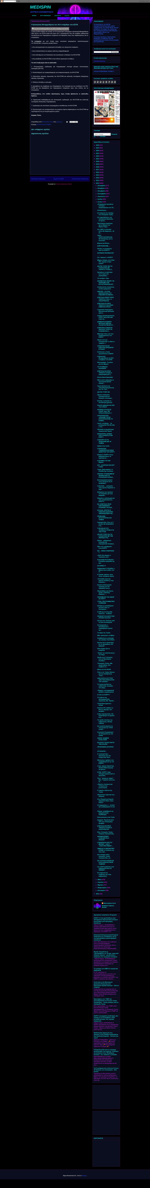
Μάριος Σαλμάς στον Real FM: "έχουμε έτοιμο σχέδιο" (105, 261)
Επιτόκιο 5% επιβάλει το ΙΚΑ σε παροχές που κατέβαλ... (105, 709)
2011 (97, 894)
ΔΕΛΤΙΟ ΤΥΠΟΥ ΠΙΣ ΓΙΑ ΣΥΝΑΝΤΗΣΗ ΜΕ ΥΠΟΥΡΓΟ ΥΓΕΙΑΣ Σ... (105, 267)
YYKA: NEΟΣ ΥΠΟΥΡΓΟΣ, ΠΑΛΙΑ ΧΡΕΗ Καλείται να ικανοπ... (105, 767)
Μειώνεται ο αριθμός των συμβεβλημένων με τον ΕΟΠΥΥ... (105, 761)
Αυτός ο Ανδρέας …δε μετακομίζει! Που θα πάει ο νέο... (106, 425)
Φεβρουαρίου (102, 887)
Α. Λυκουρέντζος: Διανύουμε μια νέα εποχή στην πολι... (104, 755)
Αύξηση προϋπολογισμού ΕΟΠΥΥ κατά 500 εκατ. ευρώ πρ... (105, 317)
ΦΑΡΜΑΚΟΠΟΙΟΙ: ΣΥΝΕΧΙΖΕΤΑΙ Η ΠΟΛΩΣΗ (103, 838)
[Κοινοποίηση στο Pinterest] (77, 122)
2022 (97, 156)
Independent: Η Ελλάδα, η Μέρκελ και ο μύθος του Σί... (105, 570)
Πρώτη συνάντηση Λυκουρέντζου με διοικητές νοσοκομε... (105, 396)
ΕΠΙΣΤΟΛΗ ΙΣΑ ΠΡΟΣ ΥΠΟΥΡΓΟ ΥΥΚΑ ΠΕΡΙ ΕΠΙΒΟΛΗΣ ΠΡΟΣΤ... (105, 305)
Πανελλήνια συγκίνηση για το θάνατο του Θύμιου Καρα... (104, 225)
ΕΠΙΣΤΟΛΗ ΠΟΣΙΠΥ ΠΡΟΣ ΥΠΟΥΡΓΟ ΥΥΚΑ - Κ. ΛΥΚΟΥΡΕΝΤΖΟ (105, 299)
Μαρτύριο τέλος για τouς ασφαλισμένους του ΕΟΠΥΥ (105, 335)
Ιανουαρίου (101, 890)
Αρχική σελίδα (58, 179)
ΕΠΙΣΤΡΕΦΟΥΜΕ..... (103, 246)
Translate (102, 136)
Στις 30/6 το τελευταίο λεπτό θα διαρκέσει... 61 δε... (105, 231)
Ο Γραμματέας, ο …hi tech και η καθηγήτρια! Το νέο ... (106, 806)
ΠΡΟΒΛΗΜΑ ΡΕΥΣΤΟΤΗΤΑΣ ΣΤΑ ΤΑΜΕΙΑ (104, 518)
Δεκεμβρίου (102, 185)
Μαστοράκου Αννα (110, 903)
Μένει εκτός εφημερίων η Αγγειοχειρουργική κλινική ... (105, 381)
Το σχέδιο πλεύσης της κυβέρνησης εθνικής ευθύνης (105, 721)
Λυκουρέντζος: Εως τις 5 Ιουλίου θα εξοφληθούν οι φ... (105, 524)
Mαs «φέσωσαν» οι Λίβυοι (105, 635)
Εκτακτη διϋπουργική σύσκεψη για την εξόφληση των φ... (104, 586)
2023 (97, 153)
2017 (97, 169)
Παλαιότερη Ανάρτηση (80, 179)
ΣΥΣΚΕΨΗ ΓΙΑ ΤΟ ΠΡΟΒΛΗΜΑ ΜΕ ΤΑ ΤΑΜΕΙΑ (104, 441)
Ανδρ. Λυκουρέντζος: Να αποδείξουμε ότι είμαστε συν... (106, 715)
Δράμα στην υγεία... (103, 446)
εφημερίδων (111, 125)
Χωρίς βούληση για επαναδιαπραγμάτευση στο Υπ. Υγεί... (105, 387)
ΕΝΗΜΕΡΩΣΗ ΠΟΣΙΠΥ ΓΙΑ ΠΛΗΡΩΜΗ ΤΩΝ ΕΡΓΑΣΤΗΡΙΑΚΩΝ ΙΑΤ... (105, 282)
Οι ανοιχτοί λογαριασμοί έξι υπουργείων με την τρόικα (105, 733)
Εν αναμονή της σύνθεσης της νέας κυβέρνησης (104, 874)
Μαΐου (100, 879)
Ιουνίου (100, 202)
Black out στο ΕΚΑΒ (104, 669)
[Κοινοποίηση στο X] (74, 122)
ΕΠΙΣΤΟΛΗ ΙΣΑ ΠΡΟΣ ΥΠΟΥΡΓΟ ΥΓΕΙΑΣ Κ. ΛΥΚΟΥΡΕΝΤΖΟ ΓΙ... (104, 372)
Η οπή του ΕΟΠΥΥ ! (103, 694)
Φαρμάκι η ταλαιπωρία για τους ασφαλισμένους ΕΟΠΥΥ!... (106, 499)
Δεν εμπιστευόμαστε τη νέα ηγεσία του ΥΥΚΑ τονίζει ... (105, 727)
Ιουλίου (100, 199)
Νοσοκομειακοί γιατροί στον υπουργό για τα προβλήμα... (104, 481)
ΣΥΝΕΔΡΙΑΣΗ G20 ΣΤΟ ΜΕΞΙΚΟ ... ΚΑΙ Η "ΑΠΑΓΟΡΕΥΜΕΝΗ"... (105, 844)
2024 (97, 150)
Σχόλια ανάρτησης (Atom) (64, 184)
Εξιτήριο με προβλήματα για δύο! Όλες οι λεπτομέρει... (105, 607)
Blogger (84, 1175)
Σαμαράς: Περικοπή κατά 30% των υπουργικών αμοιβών (105, 821)
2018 (97, 167)
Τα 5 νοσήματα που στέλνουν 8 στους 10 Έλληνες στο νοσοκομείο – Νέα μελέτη (106, 1069)
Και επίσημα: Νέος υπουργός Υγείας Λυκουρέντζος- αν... (104, 856)
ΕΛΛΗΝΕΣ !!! (101, 566)
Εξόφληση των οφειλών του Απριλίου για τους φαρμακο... (105, 493)
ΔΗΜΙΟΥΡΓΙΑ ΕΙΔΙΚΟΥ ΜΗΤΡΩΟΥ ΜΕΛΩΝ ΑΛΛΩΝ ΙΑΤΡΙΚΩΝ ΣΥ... (105, 323)
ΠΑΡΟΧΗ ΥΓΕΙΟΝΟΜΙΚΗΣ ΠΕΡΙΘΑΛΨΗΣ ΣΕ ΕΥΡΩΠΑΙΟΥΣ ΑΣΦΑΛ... (105, 475)
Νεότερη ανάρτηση (38, 179)
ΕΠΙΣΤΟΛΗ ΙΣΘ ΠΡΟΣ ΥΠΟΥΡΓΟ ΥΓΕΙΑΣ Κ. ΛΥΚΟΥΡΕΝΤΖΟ (104, 827)
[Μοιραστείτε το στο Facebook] (75, 122)
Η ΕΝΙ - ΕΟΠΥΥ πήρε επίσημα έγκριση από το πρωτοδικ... (106, 773)
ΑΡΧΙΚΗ (34, 15)
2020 (97, 161)
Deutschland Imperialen (105, 377)
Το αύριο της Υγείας (103, 633)
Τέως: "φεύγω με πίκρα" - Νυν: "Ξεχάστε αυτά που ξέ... (106, 780)
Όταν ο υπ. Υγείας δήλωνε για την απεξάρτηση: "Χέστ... (106, 673)
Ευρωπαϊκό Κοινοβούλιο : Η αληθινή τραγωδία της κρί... (106, 561)
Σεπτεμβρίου (102, 193)
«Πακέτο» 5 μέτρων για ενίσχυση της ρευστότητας (104, 786)
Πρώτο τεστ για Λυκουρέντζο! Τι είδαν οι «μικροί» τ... (105, 341)
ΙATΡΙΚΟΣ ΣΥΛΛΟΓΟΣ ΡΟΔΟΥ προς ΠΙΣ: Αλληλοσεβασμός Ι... (104, 411)
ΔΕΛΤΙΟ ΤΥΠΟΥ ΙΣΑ (103, 392)
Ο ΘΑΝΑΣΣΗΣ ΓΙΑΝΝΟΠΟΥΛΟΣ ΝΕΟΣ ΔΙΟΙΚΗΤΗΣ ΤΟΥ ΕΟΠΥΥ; (106, 450)
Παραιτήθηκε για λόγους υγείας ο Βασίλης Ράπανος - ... (105, 592)
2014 (97, 177)
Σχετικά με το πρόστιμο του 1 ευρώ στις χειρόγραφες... (104, 274)
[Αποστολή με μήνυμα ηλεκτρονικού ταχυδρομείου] (70, 122)
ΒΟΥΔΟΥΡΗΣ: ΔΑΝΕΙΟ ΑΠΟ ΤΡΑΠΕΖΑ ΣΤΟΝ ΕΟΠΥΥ (105, 435)
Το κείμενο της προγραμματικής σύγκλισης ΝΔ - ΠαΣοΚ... (106, 699)
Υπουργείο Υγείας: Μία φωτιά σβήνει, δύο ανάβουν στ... (104, 665)
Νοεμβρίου (101, 188)
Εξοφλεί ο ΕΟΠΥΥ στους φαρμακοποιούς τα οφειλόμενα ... (105, 456)
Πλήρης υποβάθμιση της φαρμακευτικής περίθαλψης (105, 813)
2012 (97, 183)
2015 (97, 175)
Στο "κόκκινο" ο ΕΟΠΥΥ (105, 257)
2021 (97, 159)
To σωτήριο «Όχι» (103, 278)
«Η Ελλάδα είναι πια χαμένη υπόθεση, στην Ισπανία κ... (105, 580)
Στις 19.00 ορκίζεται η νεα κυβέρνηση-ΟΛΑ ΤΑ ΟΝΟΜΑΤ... (105, 868)
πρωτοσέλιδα (104, 125)
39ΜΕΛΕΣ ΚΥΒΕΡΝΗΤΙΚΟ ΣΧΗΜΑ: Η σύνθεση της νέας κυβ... (105, 850)
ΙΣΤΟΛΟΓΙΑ (58, 15)
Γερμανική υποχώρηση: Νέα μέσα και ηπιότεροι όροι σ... (105, 311)
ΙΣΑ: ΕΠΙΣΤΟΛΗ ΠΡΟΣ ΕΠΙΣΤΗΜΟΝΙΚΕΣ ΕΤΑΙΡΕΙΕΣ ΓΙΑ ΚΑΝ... (105, 505)
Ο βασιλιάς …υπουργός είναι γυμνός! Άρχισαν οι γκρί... (106, 487)
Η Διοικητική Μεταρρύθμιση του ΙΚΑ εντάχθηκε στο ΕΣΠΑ (105, 358)
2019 (97, 164)
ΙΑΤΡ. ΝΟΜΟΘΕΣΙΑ (45, 15)
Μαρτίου (100, 885)
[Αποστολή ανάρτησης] (67, 122)
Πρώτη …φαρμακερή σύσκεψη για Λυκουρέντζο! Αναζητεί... (106, 542)
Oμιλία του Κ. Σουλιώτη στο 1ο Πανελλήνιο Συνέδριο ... (104, 659)
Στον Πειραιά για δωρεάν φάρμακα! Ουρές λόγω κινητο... (105, 800)
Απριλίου (101, 882)
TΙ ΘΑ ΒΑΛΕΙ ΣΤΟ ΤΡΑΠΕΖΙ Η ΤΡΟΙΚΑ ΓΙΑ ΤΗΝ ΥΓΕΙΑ (105, 530)
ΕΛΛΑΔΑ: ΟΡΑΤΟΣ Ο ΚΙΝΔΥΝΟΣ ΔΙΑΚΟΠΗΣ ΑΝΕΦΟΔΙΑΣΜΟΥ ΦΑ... (105, 512)
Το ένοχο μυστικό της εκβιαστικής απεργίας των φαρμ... (105, 686)
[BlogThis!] (72, 122)
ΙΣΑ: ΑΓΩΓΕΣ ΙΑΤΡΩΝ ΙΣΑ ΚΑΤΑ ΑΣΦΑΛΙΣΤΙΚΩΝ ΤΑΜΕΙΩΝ (105, 862)
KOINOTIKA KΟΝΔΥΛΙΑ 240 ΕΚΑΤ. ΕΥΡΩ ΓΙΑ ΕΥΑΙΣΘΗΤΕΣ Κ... (104, 329)
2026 (97, 145)
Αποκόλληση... (102, 210)
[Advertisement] (107, 1096)
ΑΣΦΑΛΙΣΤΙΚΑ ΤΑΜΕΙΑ (44, 124)
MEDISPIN (40, 7)
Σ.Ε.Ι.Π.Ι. (67, 15)
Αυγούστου (101, 196)
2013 (97, 180)
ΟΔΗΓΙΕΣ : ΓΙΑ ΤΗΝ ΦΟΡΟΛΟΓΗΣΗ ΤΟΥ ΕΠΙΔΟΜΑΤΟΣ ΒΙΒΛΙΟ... (105, 293)
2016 (97, 172)
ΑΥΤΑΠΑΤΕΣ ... (102, 751)
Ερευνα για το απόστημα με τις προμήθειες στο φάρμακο (105, 644)
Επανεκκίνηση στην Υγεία (105, 817)
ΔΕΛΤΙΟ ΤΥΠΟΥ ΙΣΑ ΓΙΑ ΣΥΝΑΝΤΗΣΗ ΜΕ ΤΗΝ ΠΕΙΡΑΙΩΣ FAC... (105, 536)
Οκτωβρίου (101, 191)
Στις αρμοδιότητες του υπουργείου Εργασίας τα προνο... (105, 219)
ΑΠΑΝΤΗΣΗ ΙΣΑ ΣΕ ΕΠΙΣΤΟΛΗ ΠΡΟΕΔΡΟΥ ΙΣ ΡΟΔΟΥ (105, 347)
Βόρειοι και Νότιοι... (103, 243)
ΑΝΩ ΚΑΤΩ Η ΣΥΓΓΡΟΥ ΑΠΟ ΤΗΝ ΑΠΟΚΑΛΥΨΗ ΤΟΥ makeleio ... (105, 680)
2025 (97, 148)
